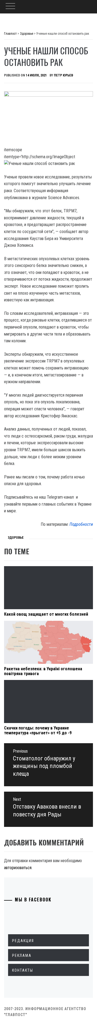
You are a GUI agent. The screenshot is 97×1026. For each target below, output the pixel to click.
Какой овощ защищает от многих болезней (46, 614)
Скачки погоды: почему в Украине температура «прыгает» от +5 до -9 (38, 730)
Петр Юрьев (63, 75)
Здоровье (16, 538)
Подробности (81, 524)
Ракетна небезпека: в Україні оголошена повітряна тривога (43, 671)
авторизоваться (18, 867)
